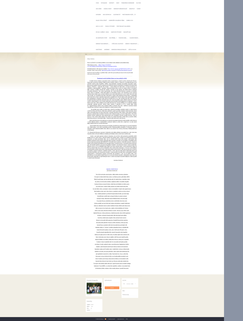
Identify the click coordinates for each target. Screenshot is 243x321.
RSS (127, 319)
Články (139, 8)
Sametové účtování (116, 32)
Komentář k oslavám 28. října (116, 20)
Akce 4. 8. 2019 (99, 26)
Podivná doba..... (123, 38)
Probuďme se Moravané (127, 3)
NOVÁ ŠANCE (99, 49)
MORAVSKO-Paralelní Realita (119, 49)
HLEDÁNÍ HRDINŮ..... (134, 38)
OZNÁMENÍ (106, 49)
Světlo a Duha (132, 49)
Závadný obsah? (111, 319)
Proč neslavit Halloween (123, 26)
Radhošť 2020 (127, 32)
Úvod (97, 3)
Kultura (138, 3)
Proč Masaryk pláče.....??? (129, 14)
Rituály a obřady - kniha (102, 32)
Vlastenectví (116, 14)
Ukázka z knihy (108, 8)
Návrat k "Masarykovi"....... (132, 43)
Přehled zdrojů (126, 294)
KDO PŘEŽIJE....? (113, 38)
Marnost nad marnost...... (103, 43)
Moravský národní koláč (120, 8)
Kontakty (111, 3)
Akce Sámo (98, 8)
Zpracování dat (120, 319)
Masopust (132, 8)
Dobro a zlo (129, 20)
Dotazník (98, 14)
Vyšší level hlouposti (117, 43)
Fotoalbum (104, 3)
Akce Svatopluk (107, 14)
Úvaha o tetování (109, 26)
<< (124, 283)
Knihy (117, 3)
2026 (132, 283)
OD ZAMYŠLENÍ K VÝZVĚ (101, 38)
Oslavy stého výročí (101, 20)
